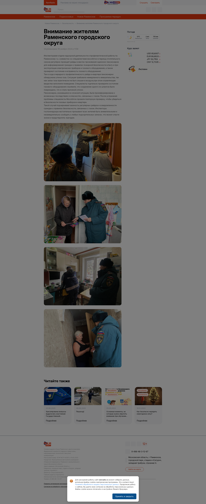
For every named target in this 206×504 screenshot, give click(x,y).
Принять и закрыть (124, 496)
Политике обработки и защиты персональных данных (97, 484)
